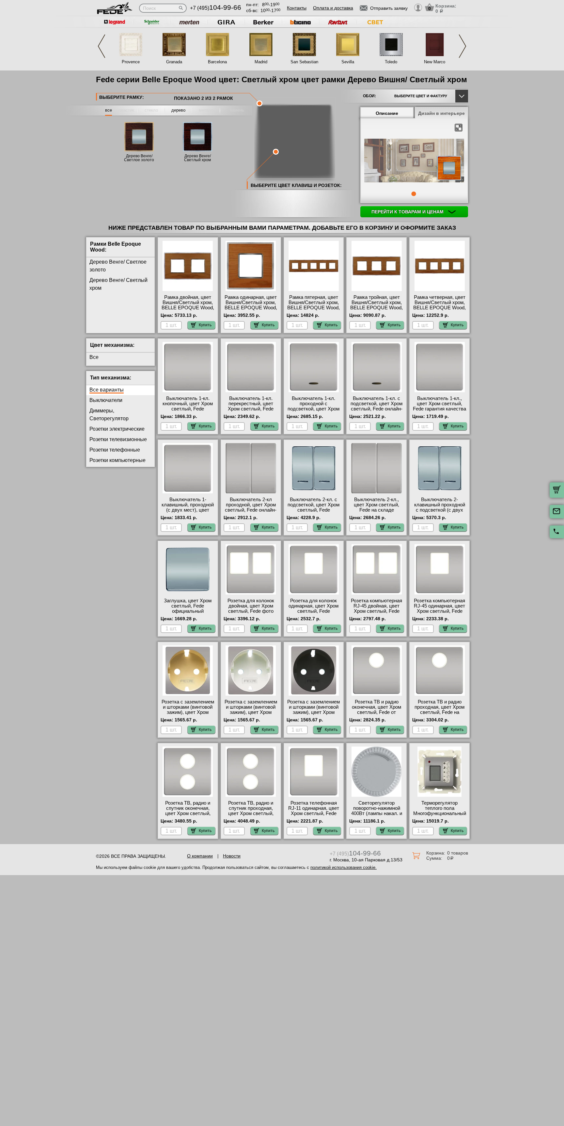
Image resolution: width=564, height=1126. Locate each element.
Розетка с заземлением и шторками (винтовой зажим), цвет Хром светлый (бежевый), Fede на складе (188, 712)
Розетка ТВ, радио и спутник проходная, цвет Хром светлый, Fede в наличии (251, 810)
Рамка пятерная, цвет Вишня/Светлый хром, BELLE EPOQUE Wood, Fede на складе (313, 305)
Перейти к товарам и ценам (408, 211)
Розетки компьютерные (117, 460)
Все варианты (106, 390)
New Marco (434, 61)
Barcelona (217, 61)
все (108, 110)
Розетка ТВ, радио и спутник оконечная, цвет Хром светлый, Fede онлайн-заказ (188, 810)
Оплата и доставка (333, 7)
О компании (200, 855)
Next (462, 46)
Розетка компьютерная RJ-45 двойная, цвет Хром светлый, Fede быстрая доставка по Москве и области (376, 611)
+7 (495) (215, 8)
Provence (131, 61)
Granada (174, 61)
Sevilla (347, 61)
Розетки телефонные (114, 450)
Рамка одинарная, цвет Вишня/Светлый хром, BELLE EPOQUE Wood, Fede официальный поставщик (251, 308)
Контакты (296, 7)
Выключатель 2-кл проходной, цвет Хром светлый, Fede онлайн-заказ (250, 507)
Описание (387, 113)
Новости (232, 855)
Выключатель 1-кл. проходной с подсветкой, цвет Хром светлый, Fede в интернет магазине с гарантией (313, 411)
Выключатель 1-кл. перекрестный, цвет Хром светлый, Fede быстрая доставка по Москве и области (250, 409)
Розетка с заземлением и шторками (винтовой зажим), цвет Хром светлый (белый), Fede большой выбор (251, 712)
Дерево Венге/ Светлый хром (197, 158)
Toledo (391, 61)
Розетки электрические (117, 429)
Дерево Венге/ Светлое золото (139, 158)
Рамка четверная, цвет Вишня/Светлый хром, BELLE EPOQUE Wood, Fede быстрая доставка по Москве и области (439, 308)
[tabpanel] (414, 161)
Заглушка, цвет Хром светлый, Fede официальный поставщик (188, 608)
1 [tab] (413, 194)
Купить (205, 325)
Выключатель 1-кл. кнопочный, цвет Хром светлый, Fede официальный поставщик (188, 409)
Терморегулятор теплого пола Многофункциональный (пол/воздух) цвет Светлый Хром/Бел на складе (439, 816)
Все (94, 357)
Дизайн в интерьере (441, 113)
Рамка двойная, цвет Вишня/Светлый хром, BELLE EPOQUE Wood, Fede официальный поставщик (188, 308)
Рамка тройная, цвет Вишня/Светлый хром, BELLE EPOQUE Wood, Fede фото (376, 305)
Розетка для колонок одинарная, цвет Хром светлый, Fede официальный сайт (313, 608)
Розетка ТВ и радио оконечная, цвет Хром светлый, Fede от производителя (376, 709)
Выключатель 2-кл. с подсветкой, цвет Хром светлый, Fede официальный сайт (313, 507)
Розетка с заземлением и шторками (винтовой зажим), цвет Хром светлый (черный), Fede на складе (313, 712)
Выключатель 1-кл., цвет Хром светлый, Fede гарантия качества (439, 403)
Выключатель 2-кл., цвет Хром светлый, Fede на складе (376, 505)
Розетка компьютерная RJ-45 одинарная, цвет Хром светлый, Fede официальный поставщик (439, 611)
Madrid (261, 61)
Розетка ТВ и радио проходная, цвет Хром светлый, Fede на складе (439, 709)
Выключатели (105, 400)
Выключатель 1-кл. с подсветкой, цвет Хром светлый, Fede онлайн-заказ (376, 406)
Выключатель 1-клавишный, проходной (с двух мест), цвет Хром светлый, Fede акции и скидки (188, 510)
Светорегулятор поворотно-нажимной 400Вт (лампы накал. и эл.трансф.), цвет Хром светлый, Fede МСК (376, 813)
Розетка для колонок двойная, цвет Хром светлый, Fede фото (250, 606)
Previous (101, 46)
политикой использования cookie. (343, 867)
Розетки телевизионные (118, 439)
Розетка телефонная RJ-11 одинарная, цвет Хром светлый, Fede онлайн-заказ (313, 810)
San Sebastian (304, 61)
